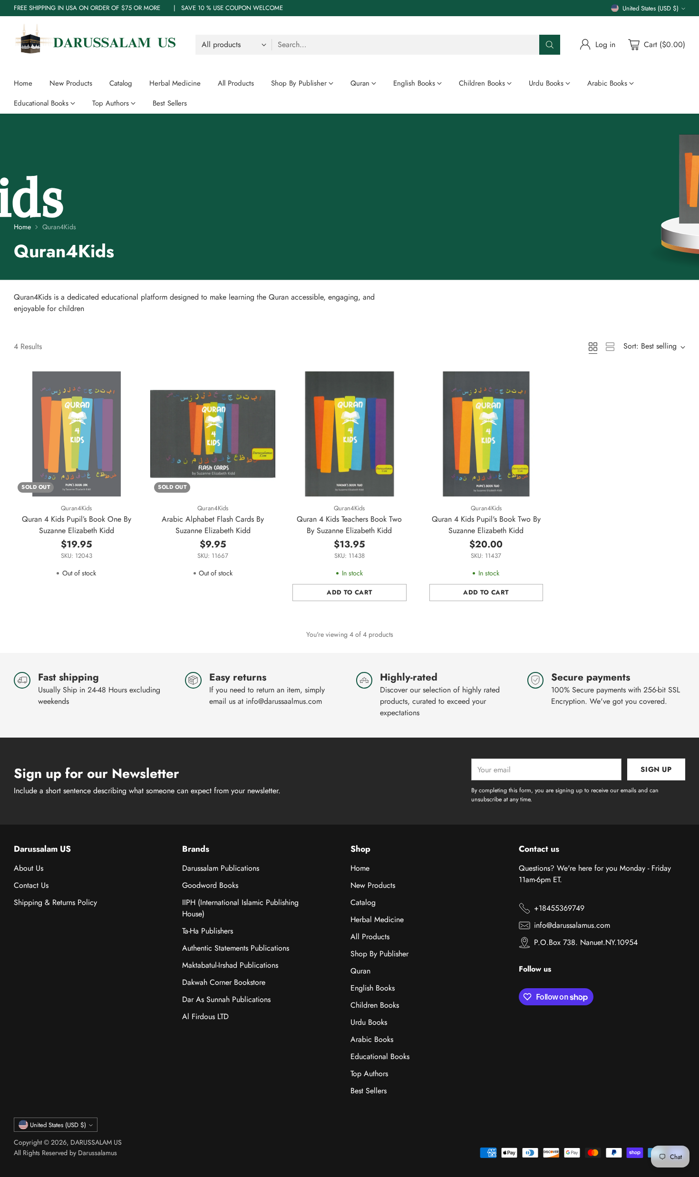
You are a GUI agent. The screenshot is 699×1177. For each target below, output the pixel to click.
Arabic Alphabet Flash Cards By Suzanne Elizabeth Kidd (213, 525)
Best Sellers (368, 1090)
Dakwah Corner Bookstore (223, 982)
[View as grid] (593, 346)
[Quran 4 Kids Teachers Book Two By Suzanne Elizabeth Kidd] (349, 433)
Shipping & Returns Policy (55, 902)
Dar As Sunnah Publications (226, 999)
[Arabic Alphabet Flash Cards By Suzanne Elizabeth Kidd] (212, 433)
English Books (372, 987)
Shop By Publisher (379, 953)
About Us (28, 868)
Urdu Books (368, 1022)
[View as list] (610, 346)
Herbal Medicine (377, 919)
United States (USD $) (650, 8)
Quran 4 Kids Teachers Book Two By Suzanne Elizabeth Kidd (349, 525)
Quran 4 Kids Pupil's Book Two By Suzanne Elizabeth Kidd (486, 525)
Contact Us (31, 885)
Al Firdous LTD (205, 1016)
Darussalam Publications (220, 868)
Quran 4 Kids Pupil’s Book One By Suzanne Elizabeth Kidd (76, 525)
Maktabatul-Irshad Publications (230, 965)
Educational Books (379, 1056)
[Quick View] (126, 383)
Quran (360, 970)
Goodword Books (210, 885)
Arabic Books (371, 1039)
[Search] (549, 45)
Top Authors (369, 1073)
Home (22, 227)
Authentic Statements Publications (235, 948)
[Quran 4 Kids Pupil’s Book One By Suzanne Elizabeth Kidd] (76, 433)
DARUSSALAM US (96, 1142)
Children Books (374, 1005)
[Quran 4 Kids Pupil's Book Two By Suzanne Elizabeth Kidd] (486, 433)
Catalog (363, 902)
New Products (372, 885)
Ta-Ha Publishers (207, 930)
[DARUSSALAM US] (97, 45)
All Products (369, 936)
